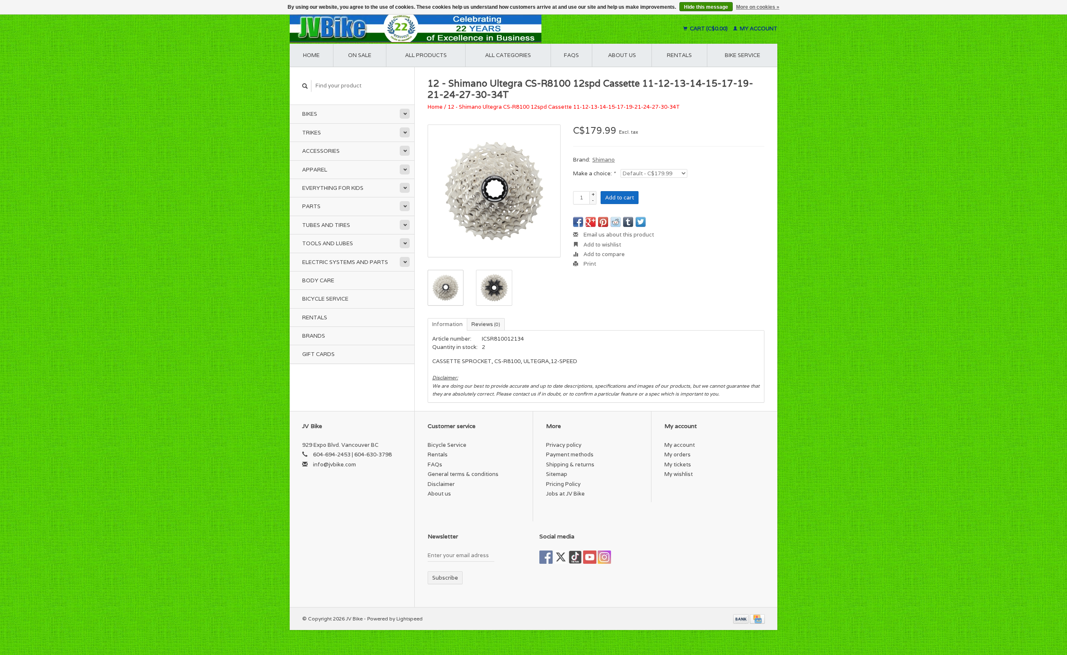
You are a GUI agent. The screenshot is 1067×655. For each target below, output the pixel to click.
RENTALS (679, 55)
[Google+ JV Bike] (575, 557)
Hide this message (706, 7)
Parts (311, 206)
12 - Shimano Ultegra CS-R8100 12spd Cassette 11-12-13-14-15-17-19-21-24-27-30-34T (564, 106)
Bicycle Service (325, 298)
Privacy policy (563, 444)
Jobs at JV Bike (565, 493)
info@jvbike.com (334, 464)
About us (622, 55)
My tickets (677, 464)
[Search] (305, 86)
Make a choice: (594, 173)
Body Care (318, 280)
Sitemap (556, 474)
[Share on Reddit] (616, 222)
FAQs (571, 55)
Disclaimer (441, 484)
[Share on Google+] (591, 222)
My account (758, 28)
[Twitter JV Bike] (560, 557)
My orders (677, 454)
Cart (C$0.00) (709, 28)
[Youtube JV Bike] (589, 557)
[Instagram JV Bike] (604, 557)
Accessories (321, 150)
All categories (508, 55)
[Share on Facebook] (578, 222)
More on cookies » (757, 7)
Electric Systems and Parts (345, 262)
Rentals (314, 317)
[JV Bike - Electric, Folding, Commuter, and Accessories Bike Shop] (467, 28)
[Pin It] (603, 222)
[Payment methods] (741, 618)
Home (311, 55)
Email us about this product (618, 234)
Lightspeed (409, 618)
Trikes (311, 132)
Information (447, 324)
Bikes (309, 113)
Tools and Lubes (327, 243)
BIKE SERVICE (742, 55)
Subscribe (445, 577)
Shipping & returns (570, 464)
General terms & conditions (463, 474)
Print (589, 263)
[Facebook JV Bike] (546, 557)
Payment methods (570, 454)
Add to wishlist (601, 244)
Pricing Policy (563, 484)
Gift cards (318, 354)
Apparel (314, 169)
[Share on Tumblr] (628, 222)
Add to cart (619, 197)
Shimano (603, 159)
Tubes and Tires (326, 225)
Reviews (485, 324)
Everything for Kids (332, 188)
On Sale (359, 55)
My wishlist (678, 474)
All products (426, 55)
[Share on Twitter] (641, 222)
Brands (313, 335)
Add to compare (603, 254)
